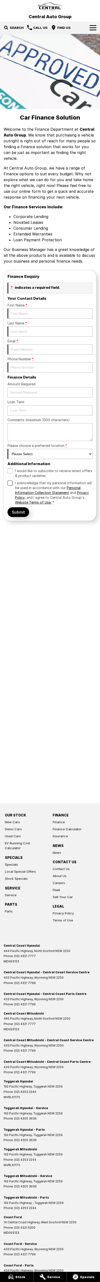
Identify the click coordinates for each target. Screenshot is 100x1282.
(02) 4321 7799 (25, 983)
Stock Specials (16, 878)
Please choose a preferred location (37, 445)
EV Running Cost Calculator (17, 845)
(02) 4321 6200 (24, 1227)
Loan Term (16, 402)
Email (13, 341)
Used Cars (13, 836)
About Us (60, 876)
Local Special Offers (20, 871)
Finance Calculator (67, 829)
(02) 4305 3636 (25, 1118)
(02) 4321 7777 (25, 956)
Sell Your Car (63, 897)
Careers (59, 883)
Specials (11, 864)
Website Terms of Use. (33, 502)
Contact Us (61, 869)
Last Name (17, 323)
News (57, 853)
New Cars (12, 822)
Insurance (60, 836)
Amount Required (21, 384)
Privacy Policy (63, 913)
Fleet (56, 890)
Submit (18, 512)
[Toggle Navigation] (93, 28)
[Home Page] (50, 6)
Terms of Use (63, 920)
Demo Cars (13, 829)
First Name (17, 305)
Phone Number (21, 359)
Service (11, 895)
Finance (59, 822)
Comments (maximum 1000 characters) (39, 420)
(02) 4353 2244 (25, 1092)
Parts (9, 911)
